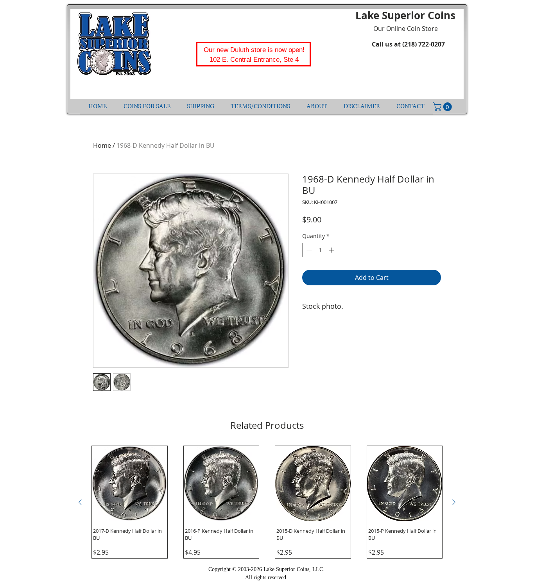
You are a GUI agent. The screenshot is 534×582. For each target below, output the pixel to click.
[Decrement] (308, 250)
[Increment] (332, 250)
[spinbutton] (320, 250)
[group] (267, 502)
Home (102, 145)
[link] (443, 106)
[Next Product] (454, 502)
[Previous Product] (80, 502)
